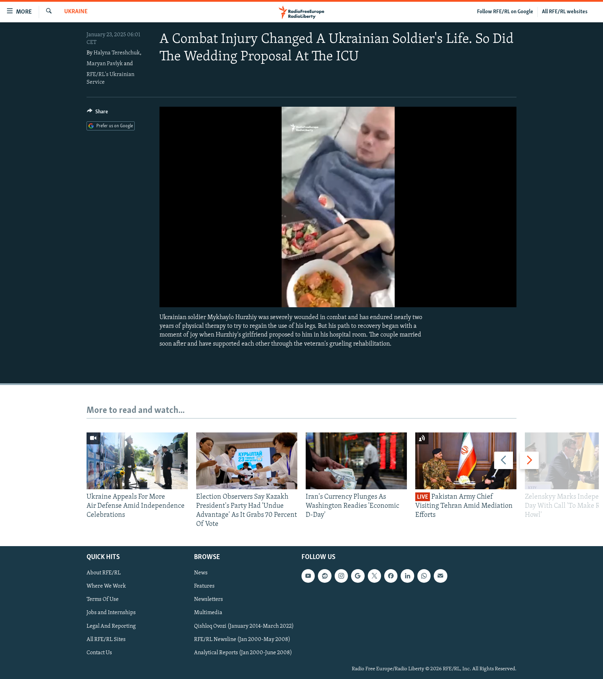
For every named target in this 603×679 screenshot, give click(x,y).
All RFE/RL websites (565, 12)
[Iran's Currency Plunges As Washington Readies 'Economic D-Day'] (356, 460)
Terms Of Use (103, 599)
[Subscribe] (440, 575)
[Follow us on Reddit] (324, 575)
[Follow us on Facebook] (390, 575)
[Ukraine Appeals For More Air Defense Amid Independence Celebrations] (137, 460)
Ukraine (76, 12)
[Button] (97, 113)
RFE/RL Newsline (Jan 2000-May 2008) (242, 639)
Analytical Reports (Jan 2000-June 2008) (243, 652)
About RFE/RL (104, 573)
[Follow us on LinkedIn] (407, 575)
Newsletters (208, 599)
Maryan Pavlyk (105, 64)
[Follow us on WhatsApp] (424, 575)
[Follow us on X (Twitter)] (374, 575)
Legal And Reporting (111, 626)
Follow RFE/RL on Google (505, 12)
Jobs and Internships (111, 613)
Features (204, 586)
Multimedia (208, 613)
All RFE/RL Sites (106, 639)
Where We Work (106, 586)
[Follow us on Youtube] (308, 575)
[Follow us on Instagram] (341, 575)
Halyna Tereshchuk (117, 53)
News (201, 573)
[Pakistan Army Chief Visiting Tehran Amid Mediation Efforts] (465, 460)
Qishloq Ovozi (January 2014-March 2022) (244, 626)
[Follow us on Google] (357, 575)
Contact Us (99, 652)
